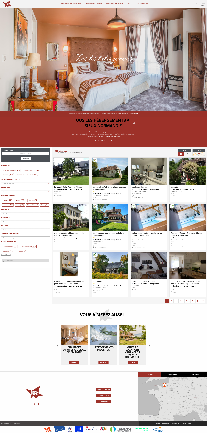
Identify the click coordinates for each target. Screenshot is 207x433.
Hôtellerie (7, 175)
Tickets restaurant (9, 247)
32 (192, 301)
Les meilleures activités (93, 4)
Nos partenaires (142, 4)
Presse (157, 423)
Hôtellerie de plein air (31, 170)
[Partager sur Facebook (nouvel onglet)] (95, 141)
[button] (196, 3)
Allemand (7, 205)
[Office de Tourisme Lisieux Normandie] (7, 4)
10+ (181, 301)
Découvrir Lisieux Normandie (70, 4)
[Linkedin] (39, 404)
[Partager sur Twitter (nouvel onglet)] (98, 141)
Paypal (21, 251)
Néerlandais (32, 205)
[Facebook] (30, 404)
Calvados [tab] (195, 374)
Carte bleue (8, 251)
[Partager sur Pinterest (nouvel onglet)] (108, 141)
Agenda (129, 4)
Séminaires (175, 423)
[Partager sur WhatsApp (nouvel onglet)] (105, 141)
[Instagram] (34, 404)
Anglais (20, 200)
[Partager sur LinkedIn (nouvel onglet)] (102, 141)
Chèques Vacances (27, 247)
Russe (44, 205)
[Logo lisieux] (34, 392)
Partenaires (186, 423)
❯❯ (203, 301)
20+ (187, 301)
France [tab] (150, 374)
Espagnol (32, 200)
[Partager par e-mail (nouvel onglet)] (111, 141)
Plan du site (17, 423)
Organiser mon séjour (114, 4)
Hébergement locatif (11, 170)
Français (7, 200)
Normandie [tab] (172, 374)
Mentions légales (6, 423)
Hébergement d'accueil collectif (26, 175)
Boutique (165, 423)
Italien (19, 205)
